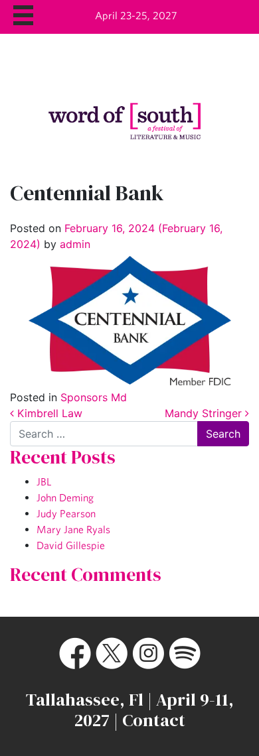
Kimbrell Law (48, 413)
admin (73, 244)
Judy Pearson (66, 513)
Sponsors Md (93, 397)
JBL (44, 481)
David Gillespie (71, 545)
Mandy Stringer (205, 413)
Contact (153, 720)
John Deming (65, 497)
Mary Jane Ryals (73, 529)
